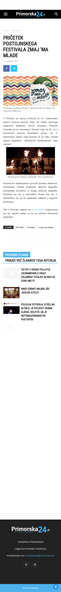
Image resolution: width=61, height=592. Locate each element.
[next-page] (10, 328)
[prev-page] (5, 328)
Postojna (31, 227)
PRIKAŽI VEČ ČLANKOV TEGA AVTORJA (30, 260)
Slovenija (16, 30)
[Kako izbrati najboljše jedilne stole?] (11, 292)
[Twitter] (14, 68)
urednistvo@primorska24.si (40, 555)
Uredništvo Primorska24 (30, 541)
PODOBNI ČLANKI (16, 255)
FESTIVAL (20, 227)
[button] (5, 14)
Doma (6, 30)
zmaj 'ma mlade (46, 227)
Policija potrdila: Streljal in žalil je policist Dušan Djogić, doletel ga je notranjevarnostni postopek (38, 312)
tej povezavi (37, 209)
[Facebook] (6, 68)
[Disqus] (30, 379)
